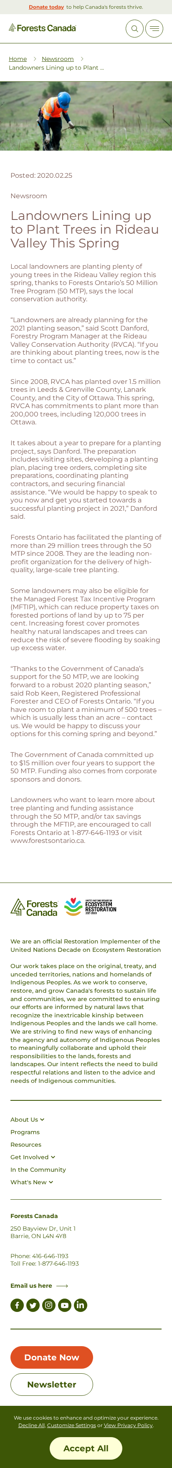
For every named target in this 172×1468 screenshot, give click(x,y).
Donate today (46, 7)
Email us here (31, 1285)
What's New (28, 1182)
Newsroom (58, 59)
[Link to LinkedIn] (80, 1306)
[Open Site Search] (135, 29)
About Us (24, 1119)
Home (18, 59)
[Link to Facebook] (17, 1306)
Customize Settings (71, 1425)
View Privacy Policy (128, 1425)
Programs (25, 1132)
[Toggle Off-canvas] (154, 29)
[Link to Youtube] (64, 1306)
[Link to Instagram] (49, 1306)
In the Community (38, 1169)
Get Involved (29, 1157)
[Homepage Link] (42, 29)
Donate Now (51, 1357)
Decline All (31, 1425)
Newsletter (51, 1385)
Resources (25, 1144)
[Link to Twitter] (33, 1306)
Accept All (86, 1448)
